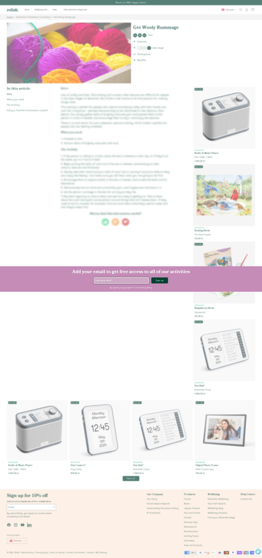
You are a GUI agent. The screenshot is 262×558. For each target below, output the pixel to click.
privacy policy (145, 287)
